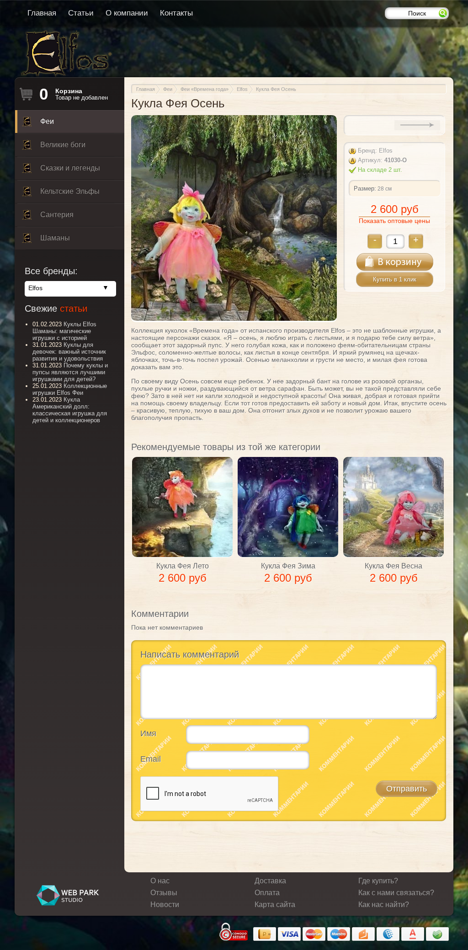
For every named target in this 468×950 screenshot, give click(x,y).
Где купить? (378, 881)
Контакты (176, 13)
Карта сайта (275, 904)
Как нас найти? (383, 904)
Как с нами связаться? (396, 893)
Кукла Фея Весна (393, 566)
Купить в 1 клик (394, 279)
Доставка (270, 881)
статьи (73, 308)
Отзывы (163, 893)
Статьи (81, 13)
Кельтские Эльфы (70, 191)
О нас (160, 881)
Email (150, 759)
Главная (41, 13)
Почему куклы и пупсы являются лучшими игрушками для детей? (70, 372)
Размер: (365, 188)
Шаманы (55, 238)
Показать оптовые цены (394, 220)
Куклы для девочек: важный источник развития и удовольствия (69, 351)
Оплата (267, 893)
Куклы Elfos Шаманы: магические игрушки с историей (64, 331)
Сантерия (57, 214)
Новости (164, 904)
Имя (148, 733)
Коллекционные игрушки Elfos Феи (69, 389)
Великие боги (62, 145)
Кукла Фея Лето (182, 566)
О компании (127, 13)
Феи (47, 121)
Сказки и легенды (70, 168)
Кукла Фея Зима (288, 566)
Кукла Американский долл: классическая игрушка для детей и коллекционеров (69, 410)
